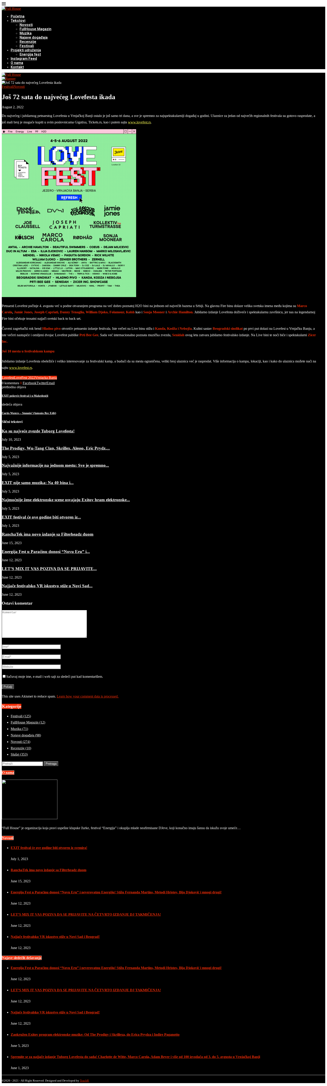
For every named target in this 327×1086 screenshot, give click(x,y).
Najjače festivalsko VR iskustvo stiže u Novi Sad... (47, 585)
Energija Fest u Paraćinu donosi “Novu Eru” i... (46, 551)
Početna (17, 16)
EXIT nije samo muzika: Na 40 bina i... (38, 482)
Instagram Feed (24, 58)
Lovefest (8, 378)
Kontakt (17, 67)
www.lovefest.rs (139, 122)
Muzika (26, 33)
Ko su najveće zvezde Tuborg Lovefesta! (38, 431)
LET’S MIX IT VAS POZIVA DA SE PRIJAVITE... (49, 568)
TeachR (84, 1080)
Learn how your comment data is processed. (88, 696)
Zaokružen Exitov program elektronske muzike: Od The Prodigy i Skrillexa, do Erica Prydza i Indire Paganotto (95, 1034)
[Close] (4, 4)
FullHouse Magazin (35, 29)
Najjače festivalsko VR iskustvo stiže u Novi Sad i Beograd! (55, 937)
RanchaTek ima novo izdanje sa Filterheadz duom (47, 534)
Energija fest (30, 54)
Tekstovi (18, 20)
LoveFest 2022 (24, 378)
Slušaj (19, 754)
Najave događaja (34, 37)
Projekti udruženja (26, 50)
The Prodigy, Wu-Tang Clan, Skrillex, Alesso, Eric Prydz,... (56, 448)
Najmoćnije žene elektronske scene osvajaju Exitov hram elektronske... (66, 499)
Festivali (27, 46)
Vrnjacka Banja (46, 378)
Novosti (26, 25)
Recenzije (28, 42)
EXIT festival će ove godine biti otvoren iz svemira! (49, 848)
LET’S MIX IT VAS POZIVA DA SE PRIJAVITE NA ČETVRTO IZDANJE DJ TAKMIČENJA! (86, 914)
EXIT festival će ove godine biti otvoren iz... (41, 517)
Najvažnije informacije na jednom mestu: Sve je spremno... (55, 465)
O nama (17, 63)
